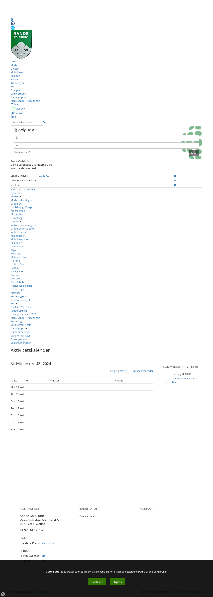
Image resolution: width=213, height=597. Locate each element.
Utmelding (16, 218)
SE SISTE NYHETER (24, 189)
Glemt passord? (22, 152)
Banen (14, 79)
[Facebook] (13, 23)
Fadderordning (19, 310)
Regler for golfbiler (21, 285)
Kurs (13, 86)
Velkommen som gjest (23, 225)
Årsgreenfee (18, 210)
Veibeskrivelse (19, 232)
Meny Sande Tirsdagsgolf (25, 100)
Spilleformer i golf (21, 300)
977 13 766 (44, 175)
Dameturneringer (20, 332)
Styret (14, 250)
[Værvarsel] (13, 27)
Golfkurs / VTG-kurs (22, 307)
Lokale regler (18, 289)
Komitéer (16, 253)
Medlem (15, 65)
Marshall (15, 292)
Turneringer (17, 83)
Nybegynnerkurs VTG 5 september (181, 380)
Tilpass (118, 582)
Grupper (15, 90)
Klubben (15, 75)
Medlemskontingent (22, 200)
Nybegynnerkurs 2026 (23, 314)
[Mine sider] (12, 19)
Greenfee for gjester (23, 228)
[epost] (175, 175)
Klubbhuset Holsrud (22, 239)
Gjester (15, 68)
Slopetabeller (18, 282)
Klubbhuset (17, 72)
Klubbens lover (19, 257)
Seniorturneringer (21, 342)
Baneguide (17, 271)
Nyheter (15, 193)
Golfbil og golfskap (21, 207)
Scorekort (16, 278)
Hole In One (17, 264)
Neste (123, 370)
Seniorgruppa (18, 93)
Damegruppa (18, 97)
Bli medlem (17, 214)
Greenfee (16, 203)
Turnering (16, 321)
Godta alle (97, 582)
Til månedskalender (142, 370)
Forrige (113, 370)
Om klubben (17, 246)
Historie (15, 260)
